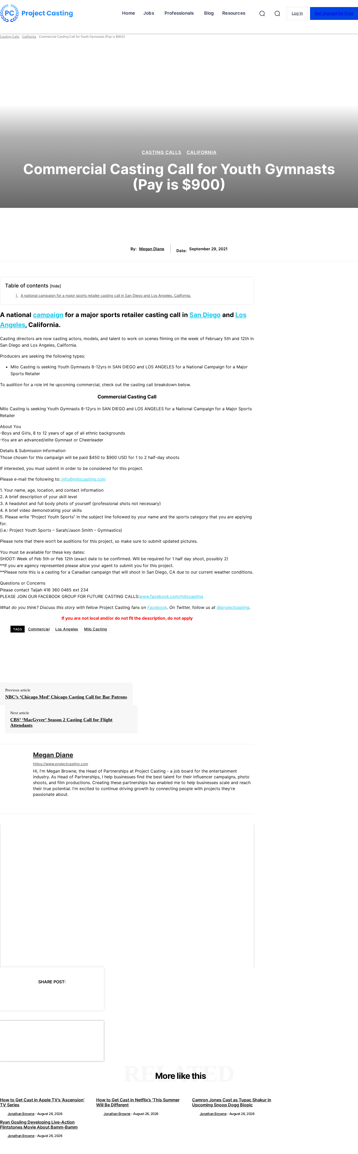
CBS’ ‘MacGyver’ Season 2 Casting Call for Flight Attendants (61, 722)
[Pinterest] (46, 995)
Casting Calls (9, 36)
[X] (27, 995)
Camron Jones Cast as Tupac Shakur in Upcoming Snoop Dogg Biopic (231, 1102)
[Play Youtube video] (127, 895)
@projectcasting (233, 607)
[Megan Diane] (12, 779)
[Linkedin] (35, 803)
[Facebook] (8, 995)
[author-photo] (3, 1114)
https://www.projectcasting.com (60, 764)
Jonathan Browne (21, 1114)
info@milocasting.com (83, 479)
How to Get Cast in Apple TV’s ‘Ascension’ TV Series (42, 1102)
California (29, 36)
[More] (103, 995)
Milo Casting (95, 629)
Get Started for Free (334, 13)
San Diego (205, 315)
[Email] (84, 995)
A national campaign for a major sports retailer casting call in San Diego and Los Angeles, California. (106, 295)
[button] (262, 13)
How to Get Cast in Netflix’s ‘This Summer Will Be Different (138, 1102)
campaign (48, 315)
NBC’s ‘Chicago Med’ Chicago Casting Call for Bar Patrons (66, 697)
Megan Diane (151, 249)
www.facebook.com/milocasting (171, 596)
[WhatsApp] (65, 995)
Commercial (39, 629)
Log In (297, 13)
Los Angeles (66, 629)
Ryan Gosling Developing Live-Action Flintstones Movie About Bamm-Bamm (39, 1124)
